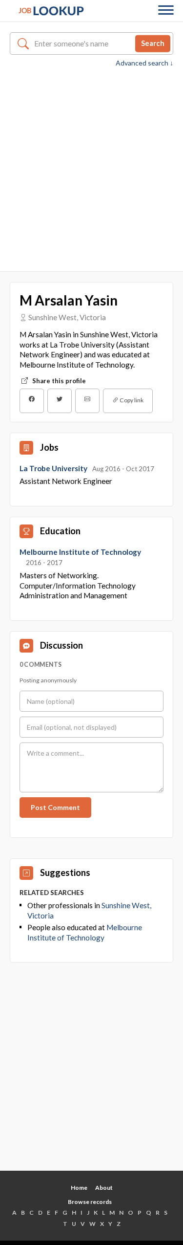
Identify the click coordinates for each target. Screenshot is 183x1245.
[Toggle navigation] (166, 11)
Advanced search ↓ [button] (144, 63)
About (104, 1187)
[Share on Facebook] (32, 401)
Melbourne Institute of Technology (80, 551)
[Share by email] (87, 401)
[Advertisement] (91, 164)
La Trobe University (54, 468)
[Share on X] (59, 401)
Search (152, 43)
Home (79, 1187)
